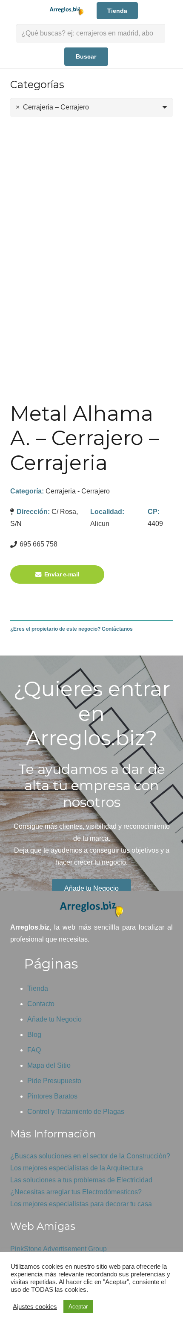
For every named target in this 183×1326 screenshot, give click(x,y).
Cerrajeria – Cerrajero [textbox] (52, 107)
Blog (34, 1034)
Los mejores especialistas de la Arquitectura (76, 1168)
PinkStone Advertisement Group (58, 1248)
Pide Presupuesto (54, 1080)
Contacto (40, 1003)
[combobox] (91, 107)
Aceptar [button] (78, 1306)
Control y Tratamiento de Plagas (75, 1111)
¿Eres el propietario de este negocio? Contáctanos (71, 629)
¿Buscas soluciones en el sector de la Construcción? (90, 1156)
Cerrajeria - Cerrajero (78, 491)
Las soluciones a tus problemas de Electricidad (81, 1180)
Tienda (37, 988)
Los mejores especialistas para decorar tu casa (81, 1204)
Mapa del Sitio (49, 1065)
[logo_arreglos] (91, 909)
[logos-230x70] (66, 10)
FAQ (34, 1050)
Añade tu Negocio (54, 1019)
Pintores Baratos (52, 1096)
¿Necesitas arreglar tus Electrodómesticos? (76, 1192)
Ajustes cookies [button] (35, 1306)
